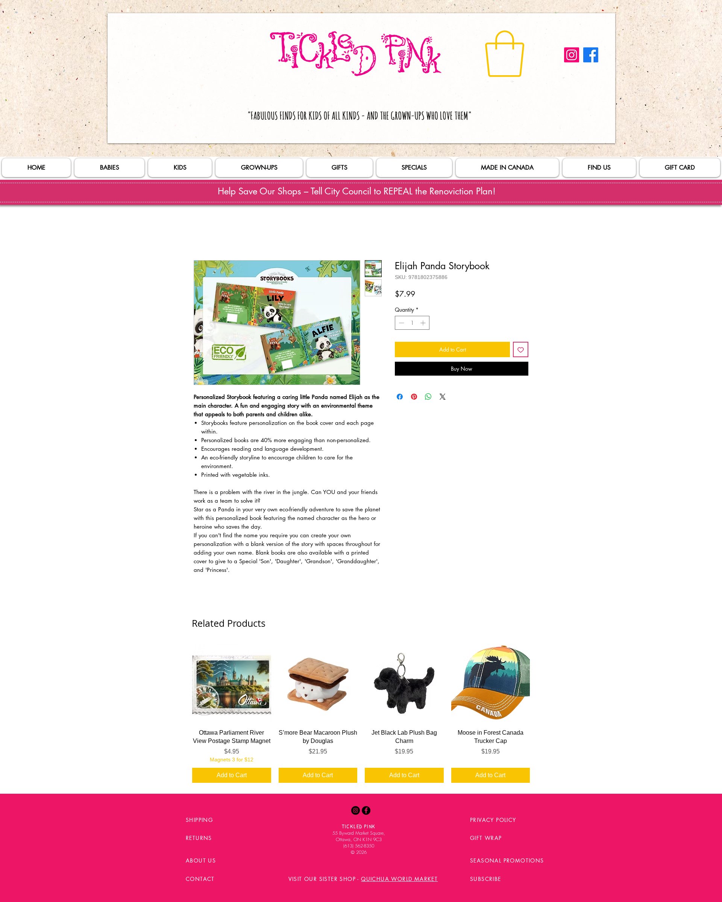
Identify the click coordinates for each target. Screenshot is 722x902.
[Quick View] (231, 683)
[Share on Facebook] (399, 396)
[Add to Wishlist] (520, 349)
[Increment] (423, 322)
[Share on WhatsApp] (428, 396)
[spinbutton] (412, 322)
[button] (504, 53)
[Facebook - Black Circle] (366, 810)
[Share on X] (442, 396)
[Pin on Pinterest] (414, 396)
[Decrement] (400, 322)
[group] (361, 713)
